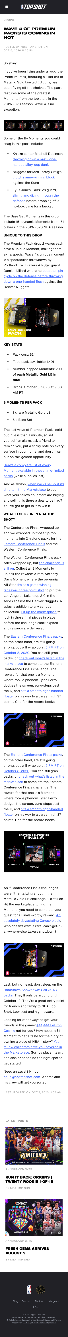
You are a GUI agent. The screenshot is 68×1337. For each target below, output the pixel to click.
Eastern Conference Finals (24, 544)
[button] (6, 6)
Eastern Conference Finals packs (36, 636)
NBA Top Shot (31, 46)
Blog (15, 1301)
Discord (26, 1301)
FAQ (35, 1306)
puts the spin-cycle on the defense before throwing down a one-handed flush (34, 276)
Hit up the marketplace (39, 612)
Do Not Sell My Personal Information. (39, 1323)
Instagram (53, 1301)
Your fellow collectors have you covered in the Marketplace (33, 1046)
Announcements (18, 1169)
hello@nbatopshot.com (22, 1077)
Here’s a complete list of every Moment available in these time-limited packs (34, 470)
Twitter (39, 1301)
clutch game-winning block (34, 177)
